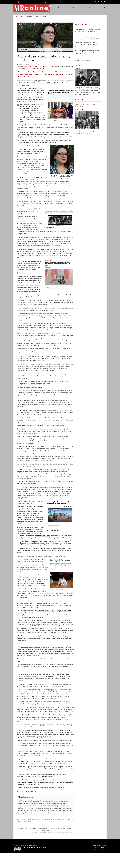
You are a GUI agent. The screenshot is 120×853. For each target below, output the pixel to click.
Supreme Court (21, 76)
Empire (20, 72)
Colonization (20, 74)
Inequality (41, 72)
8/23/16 (56, 530)
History (25, 72)
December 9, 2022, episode (47, 83)
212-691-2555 (98, 851)
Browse (83, 8)
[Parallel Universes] (87, 77)
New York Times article (43, 536)
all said (59, 651)
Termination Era (27, 308)
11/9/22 (53, 287)
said (40, 615)
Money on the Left (56, 2)
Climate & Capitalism (44, 2)
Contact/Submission (74, 8)
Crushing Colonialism (23, 142)
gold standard (48, 191)
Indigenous (58, 74)
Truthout (42, 140)
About (64, 8)
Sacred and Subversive (29, 782)
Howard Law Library (49, 227)
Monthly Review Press (30, 2)
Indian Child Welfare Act (47, 74)
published (29, 595)
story (52, 636)
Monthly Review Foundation (100, 845)
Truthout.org (47, 780)
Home (59, 8)
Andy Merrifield (79, 68)
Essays (95, 8)
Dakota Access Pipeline (35, 476)
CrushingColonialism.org (45, 776)
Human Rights (32, 72)
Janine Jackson (23, 64)
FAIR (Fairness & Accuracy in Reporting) (30, 68)
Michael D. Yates (79, 109)
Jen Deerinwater (67, 74)
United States (56, 72)
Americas (48, 72)
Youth (28, 76)
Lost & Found (79, 99)
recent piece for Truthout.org (26, 101)
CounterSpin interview (32, 74)
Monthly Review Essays (82, 60)
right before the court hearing (46, 611)
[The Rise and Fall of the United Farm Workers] (87, 120)
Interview (64, 72)
